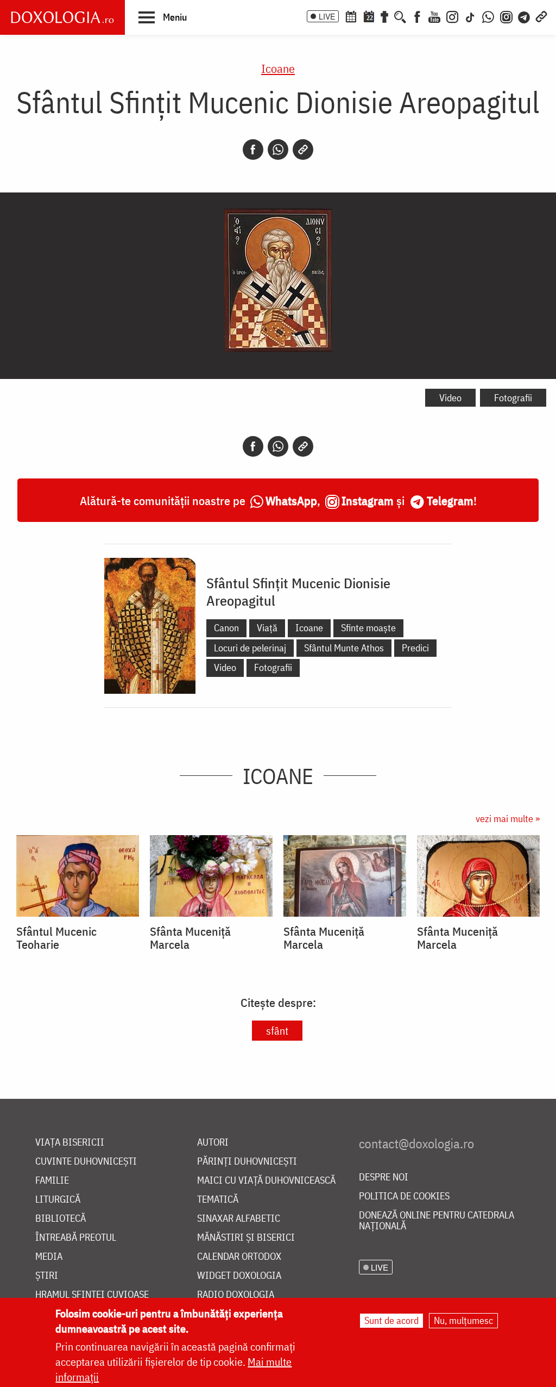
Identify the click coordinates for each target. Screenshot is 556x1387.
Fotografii (513, 397)
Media (48, 1256)
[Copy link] (303, 149)
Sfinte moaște (368, 627)
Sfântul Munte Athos (344, 648)
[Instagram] (452, 16)
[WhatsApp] (488, 16)
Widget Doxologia (239, 1276)
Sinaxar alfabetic (238, 1218)
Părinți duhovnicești (247, 1161)
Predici (415, 648)
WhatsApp (291, 500)
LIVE (327, 16)
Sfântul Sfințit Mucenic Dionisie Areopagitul (298, 591)
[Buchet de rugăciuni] (384, 16)
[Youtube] (434, 16)
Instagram (368, 500)
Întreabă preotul (75, 1237)
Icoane (278, 68)
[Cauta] (400, 15)
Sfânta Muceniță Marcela (190, 938)
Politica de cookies (404, 1196)
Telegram (450, 500)
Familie (52, 1180)
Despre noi (383, 1177)
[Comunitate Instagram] (506, 16)
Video (450, 397)
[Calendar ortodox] (350, 16)
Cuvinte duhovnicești (86, 1161)
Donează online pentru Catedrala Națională (436, 1221)
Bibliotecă (60, 1218)
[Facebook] (417, 16)
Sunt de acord (391, 1320)
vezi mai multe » (508, 818)
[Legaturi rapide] (541, 15)
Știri (46, 1276)
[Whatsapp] (278, 149)
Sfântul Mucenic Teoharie (56, 938)
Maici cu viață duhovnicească (266, 1180)
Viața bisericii (69, 1142)
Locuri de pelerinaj (250, 648)
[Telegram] (524, 16)
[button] (162, 17)
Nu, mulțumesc (463, 1320)
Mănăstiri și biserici (246, 1237)
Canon (226, 627)
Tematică (217, 1199)
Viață (267, 627)
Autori (213, 1142)
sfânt (277, 1030)
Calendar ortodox (239, 1256)
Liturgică (57, 1199)
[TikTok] (470, 16)
